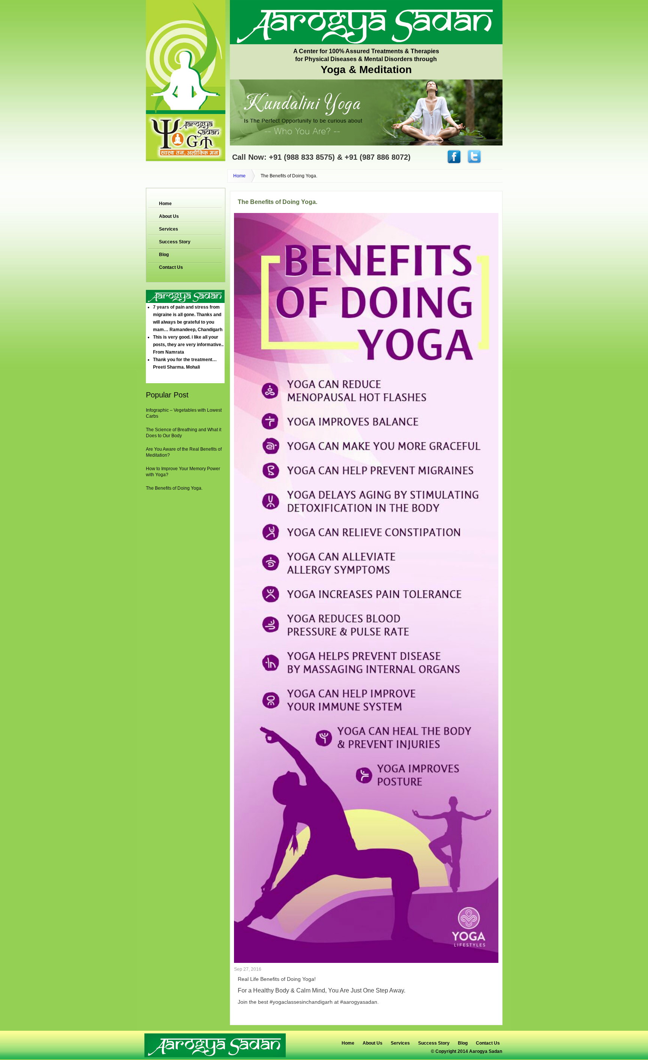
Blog (164, 254)
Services (168, 229)
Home (239, 175)
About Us (169, 216)
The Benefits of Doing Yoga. (174, 488)
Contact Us (171, 267)
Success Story (174, 241)
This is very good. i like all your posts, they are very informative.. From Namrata (188, 333)
